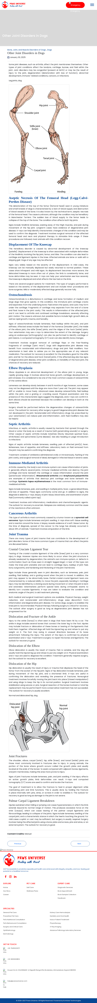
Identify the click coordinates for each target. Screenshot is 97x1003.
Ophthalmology (9, 930)
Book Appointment (65, 891)
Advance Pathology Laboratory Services (65, 930)
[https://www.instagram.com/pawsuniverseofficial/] (10, 876)
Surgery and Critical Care (13, 927)
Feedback (62, 898)
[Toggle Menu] (92, 5)
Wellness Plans (32, 891)
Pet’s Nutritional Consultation (14, 919)
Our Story (6, 891)
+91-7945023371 (13, 948)
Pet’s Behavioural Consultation (14, 923)
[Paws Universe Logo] (12, 4)
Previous (17, 843)
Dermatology (8, 934)
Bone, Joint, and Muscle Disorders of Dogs (26, 49)
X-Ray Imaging (55, 927)
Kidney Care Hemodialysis (60, 912)
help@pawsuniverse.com (17, 981)
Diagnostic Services (65, 887)
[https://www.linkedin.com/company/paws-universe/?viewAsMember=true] (15, 876)
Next (79, 843)
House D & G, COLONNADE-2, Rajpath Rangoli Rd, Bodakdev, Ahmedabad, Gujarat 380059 (41, 970)
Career (6, 894)
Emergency (75, 5)
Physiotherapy (55, 923)
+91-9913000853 (13, 959)
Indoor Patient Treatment (59, 919)
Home (5, 887)
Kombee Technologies (72, 1000)
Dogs (49, 49)
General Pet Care (10, 912)
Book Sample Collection (67, 894)
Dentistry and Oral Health (59, 916)
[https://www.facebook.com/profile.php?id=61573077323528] (5, 876)
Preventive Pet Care (10, 916)
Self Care (30, 887)
